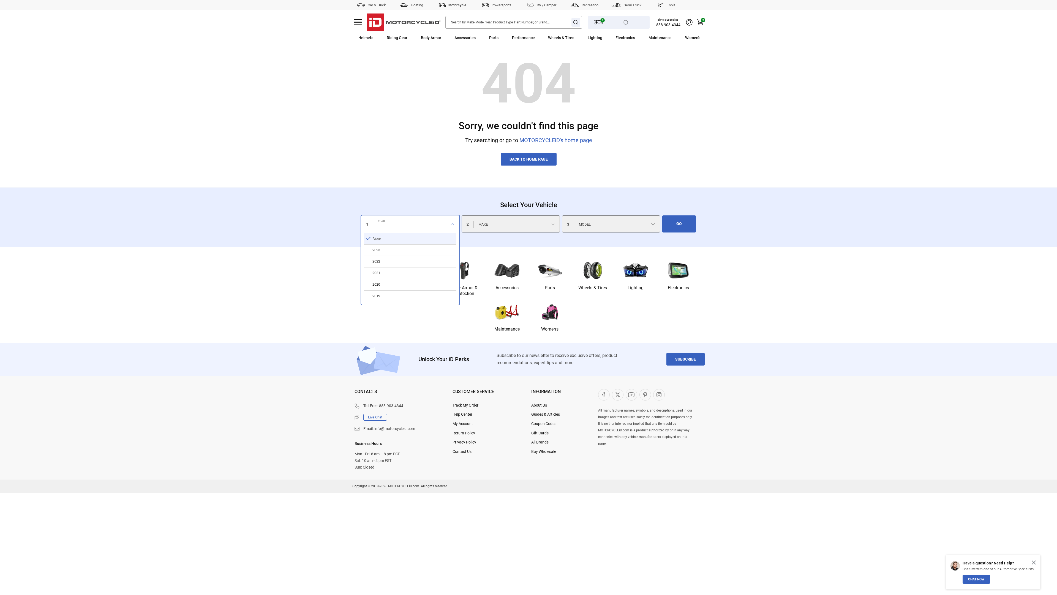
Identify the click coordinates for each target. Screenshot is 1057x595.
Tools (671, 5)
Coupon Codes (543, 423)
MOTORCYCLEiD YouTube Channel (631, 395)
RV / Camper (546, 5)
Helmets (365, 38)
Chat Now (976, 579)
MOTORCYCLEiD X (617, 395)
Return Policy (464, 433)
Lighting (595, 38)
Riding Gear (397, 38)
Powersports (501, 5)
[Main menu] (357, 22)
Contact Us (462, 451)
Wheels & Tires (561, 38)
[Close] (1034, 562)
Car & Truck (377, 5)
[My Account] (689, 22)
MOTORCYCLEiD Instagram (659, 395)
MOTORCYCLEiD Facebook (604, 395)
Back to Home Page (529, 159)
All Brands (540, 442)
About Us (539, 405)
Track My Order (465, 405)
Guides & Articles (545, 414)
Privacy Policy (464, 442)
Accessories (465, 38)
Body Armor (431, 38)
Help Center (462, 414)
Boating (417, 5)
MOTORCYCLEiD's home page (555, 140)
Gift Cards (540, 433)
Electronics (625, 38)
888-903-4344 (668, 25)
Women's (692, 38)
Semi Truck (633, 5)
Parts (493, 38)
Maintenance (660, 38)
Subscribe (685, 359)
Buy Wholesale (543, 451)
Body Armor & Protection (464, 290)
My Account (463, 423)
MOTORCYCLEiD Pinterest (645, 395)
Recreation (590, 5)
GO (679, 223)
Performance (523, 38)
